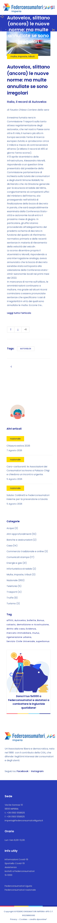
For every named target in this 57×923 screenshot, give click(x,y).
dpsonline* (42, 919)
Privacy (13, 919)
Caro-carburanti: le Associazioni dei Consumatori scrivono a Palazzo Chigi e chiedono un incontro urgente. (28, 470)
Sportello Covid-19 (15, 863)
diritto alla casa (16, 628)
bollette (31, 620)
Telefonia (12, 586)
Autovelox (25, 348)
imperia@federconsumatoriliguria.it (24, 820)
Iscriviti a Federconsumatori (19, 871)
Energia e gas (14, 563)
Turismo (11, 603)
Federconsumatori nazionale (20, 889)
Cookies (23, 919)
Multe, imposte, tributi (19, 574)
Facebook (22, 771)
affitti (10, 620)
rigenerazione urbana (19, 637)
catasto (11, 624)
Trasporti (12, 592)
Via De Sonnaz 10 (14, 804)
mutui (35, 632)
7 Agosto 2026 (14, 450)
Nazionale (12, 580)
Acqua (10, 528)
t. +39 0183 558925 (15, 812)
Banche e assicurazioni (19, 539)
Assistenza (11, 867)
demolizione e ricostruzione (33, 624)
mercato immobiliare (19, 632)
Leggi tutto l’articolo (19, 313)
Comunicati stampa (18, 557)
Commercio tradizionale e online (25, 551)
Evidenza (31, 628)
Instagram (37, 771)
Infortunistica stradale (19, 568)
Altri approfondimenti (19, 534)
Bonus (40, 620)
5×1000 (8, 875)
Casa (9, 545)
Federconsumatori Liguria (18, 885)
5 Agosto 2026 (14, 479)
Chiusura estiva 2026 (18, 445)
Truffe (10, 597)
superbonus (43, 641)
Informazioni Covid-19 (16, 859)
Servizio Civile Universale (21, 641)
